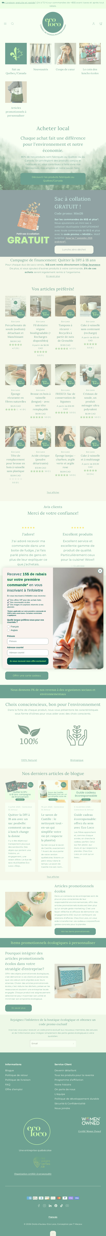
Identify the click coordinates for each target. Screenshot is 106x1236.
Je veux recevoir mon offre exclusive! (28, 661)
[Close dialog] (100, 571)
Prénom (11, 636)
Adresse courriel (15, 647)
